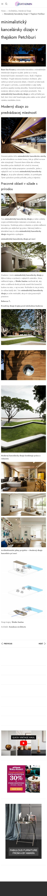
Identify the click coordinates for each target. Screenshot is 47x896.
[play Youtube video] (23, 743)
